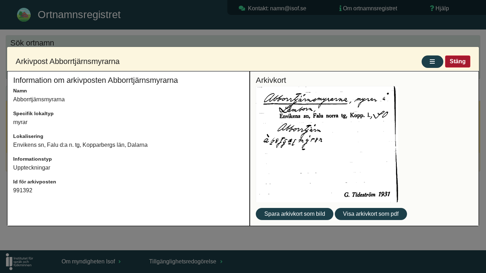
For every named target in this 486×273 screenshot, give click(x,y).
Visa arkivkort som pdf (370, 214)
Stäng (458, 61)
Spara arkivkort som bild (294, 214)
